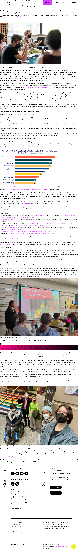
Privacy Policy (16, 545)
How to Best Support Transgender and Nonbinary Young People (22, 231)
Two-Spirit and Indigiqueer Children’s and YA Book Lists (28, 225)
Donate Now (55, 487)
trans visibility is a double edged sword (35, 88)
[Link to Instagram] (13, 473)
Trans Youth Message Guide (10, 219)
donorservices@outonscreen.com (11, 457)
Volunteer (56, 493)
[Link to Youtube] (22, 473)
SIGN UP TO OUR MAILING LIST (16, 510)
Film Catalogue (22, 17)
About (72, 8)
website (31, 215)
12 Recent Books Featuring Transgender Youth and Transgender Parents (31, 233)
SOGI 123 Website (9, 227)
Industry (31, 8)
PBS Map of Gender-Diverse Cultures (39, 223)
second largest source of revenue (29, 451)
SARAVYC (17, 78)
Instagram (40, 215)
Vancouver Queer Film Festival (12, 8)
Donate (47, 2)
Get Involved (60, 8)
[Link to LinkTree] (26, 473)
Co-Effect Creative (61, 547)
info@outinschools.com (19, 239)
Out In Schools (45, 8)
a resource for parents (15, 229)
